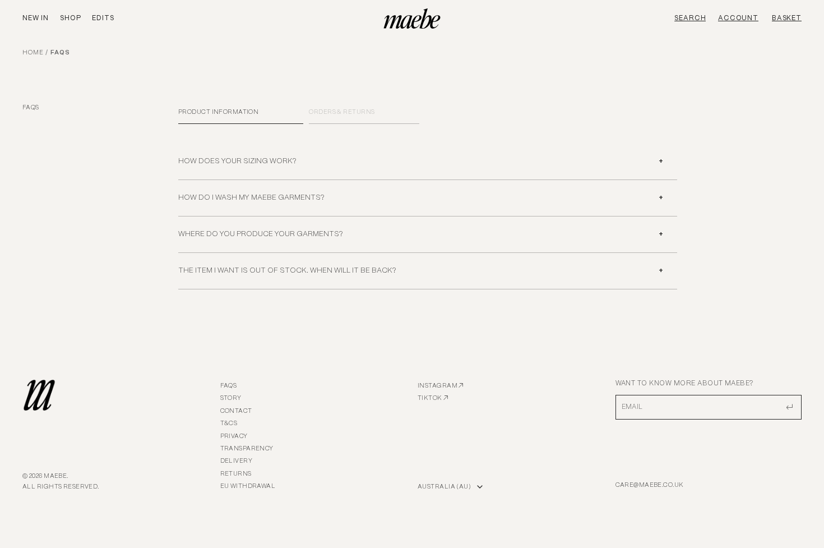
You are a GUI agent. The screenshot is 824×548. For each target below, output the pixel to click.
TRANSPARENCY (247, 449)
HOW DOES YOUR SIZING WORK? (237, 161)
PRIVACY (234, 436)
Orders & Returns (341, 112)
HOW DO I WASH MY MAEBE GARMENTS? (251, 197)
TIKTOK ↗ (433, 398)
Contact (236, 411)
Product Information (218, 112)
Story (231, 398)
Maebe (55, 476)
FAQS (228, 386)
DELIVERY (236, 461)
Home (32, 53)
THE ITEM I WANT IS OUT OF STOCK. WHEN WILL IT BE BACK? (287, 270)
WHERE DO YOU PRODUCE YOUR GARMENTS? (260, 234)
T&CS (229, 423)
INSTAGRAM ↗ (441, 386)
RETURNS (236, 474)
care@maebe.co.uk (649, 484)
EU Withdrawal (248, 486)
